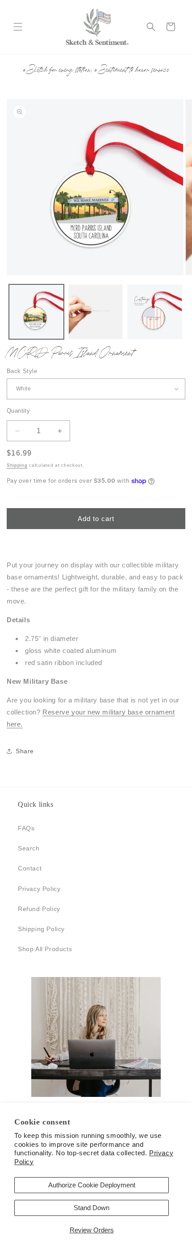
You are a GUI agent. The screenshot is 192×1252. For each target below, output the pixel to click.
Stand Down (91, 1207)
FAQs (26, 828)
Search (29, 848)
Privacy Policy (39, 888)
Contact (30, 868)
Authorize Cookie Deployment (91, 1185)
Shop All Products (45, 948)
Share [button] (25, 751)
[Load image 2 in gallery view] (95, 311)
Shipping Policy (41, 928)
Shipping (17, 465)
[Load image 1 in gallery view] (36, 311)
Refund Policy (39, 908)
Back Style (22, 371)
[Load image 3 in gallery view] (154, 311)
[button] (18, 27)
